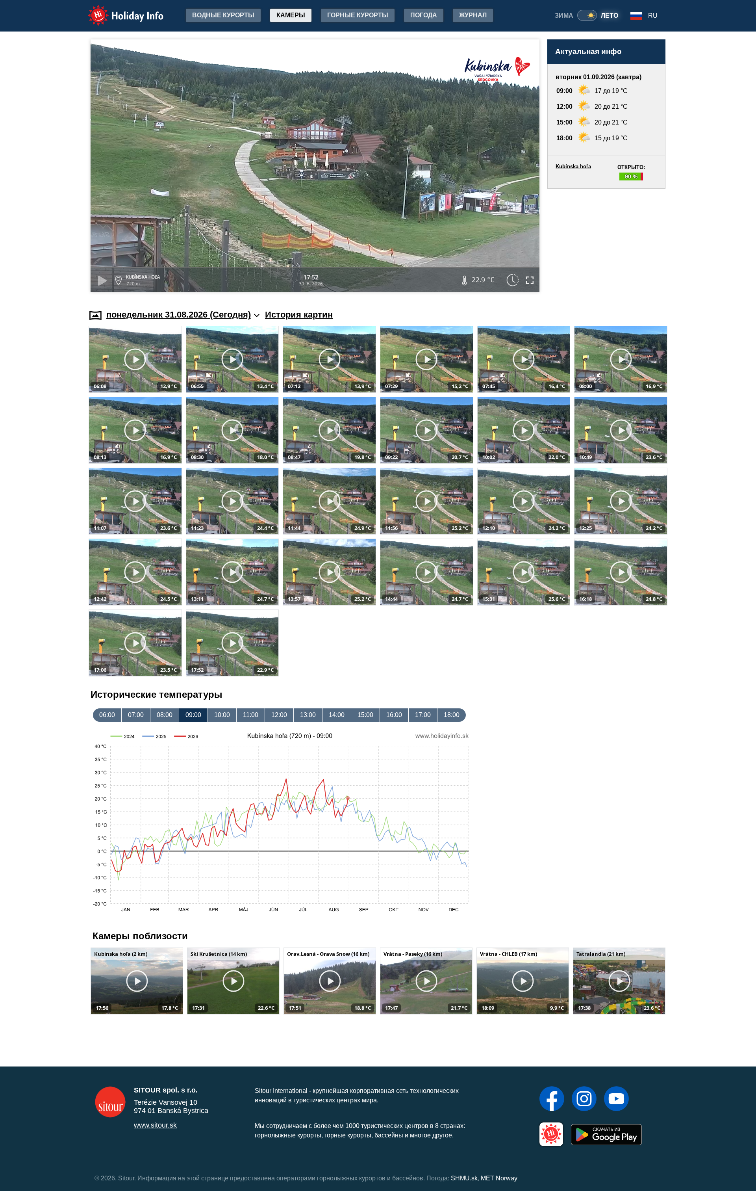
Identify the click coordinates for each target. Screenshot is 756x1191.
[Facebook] (551, 1099)
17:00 (423, 715)
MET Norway (499, 1178)
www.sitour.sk (155, 1125)
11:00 (250, 715)
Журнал (473, 15)
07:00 (136, 715)
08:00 (164, 715)
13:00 (308, 715)
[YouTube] (616, 1099)
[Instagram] (584, 1099)
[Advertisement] (606, 241)
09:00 (193, 715)
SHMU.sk (464, 1178)
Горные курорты (357, 15)
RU (653, 15)
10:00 (222, 715)
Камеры (290, 15)
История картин (299, 315)
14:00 (337, 715)
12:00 (279, 715)
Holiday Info (118, 10)
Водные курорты (223, 15)
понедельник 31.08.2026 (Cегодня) (178, 315)
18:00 (452, 715)
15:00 (365, 715)
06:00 (107, 715)
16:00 (394, 715)
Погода (423, 15)
